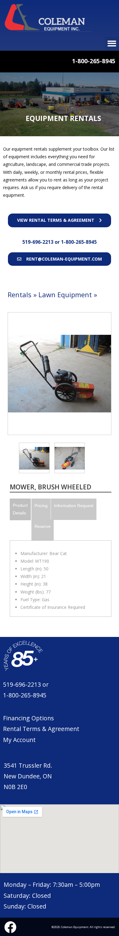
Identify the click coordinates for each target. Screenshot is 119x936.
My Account (19, 740)
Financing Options (28, 718)
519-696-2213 (38, 242)
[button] (59, 220)
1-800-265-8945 (79, 242)
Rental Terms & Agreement (41, 729)
